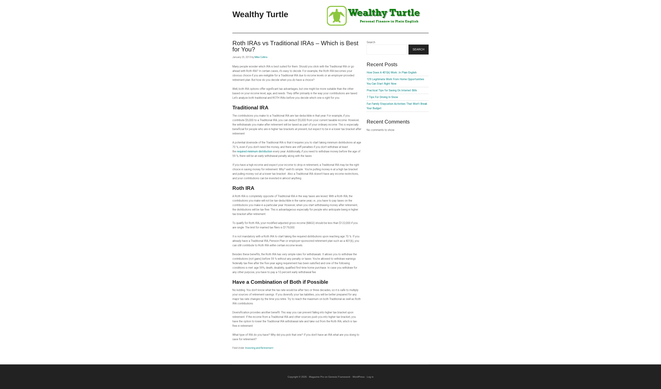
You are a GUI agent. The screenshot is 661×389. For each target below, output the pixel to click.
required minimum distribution (254, 151)
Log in (370, 376)
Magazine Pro (316, 376)
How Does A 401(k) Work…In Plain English (392, 72)
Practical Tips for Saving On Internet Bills (392, 90)
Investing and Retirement (259, 348)
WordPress (359, 376)
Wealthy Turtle (260, 14)
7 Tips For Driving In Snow (382, 97)
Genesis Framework (339, 376)
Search (371, 42)
